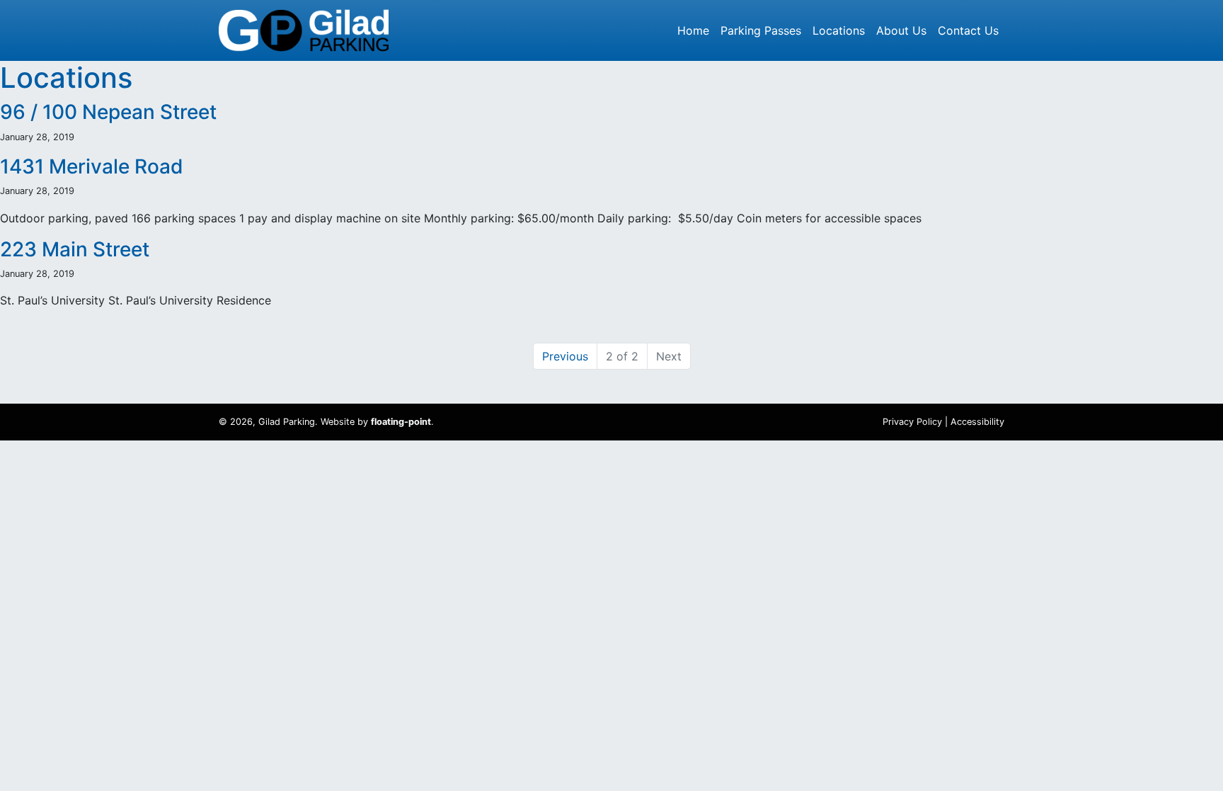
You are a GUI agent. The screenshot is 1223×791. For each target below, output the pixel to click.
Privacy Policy (912, 421)
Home (693, 30)
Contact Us (968, 30)
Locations (839, 30)
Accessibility (977, 421)
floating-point (401, 421)
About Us (901, 30)
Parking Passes (760, 30)
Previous (565, 356)
